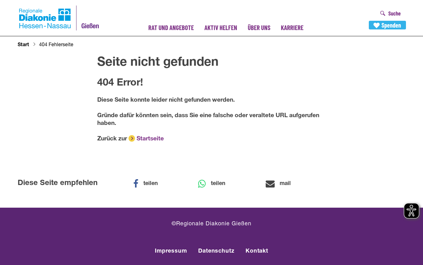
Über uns (259, 27)
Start (23, 45)
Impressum (171, 251)
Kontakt (257, 251)
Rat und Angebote (171, 27)
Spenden (391, 25)
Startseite (150, 139)
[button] (149, 184)
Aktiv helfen (220, 27)
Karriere (292, 27)
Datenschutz (216, 251)
